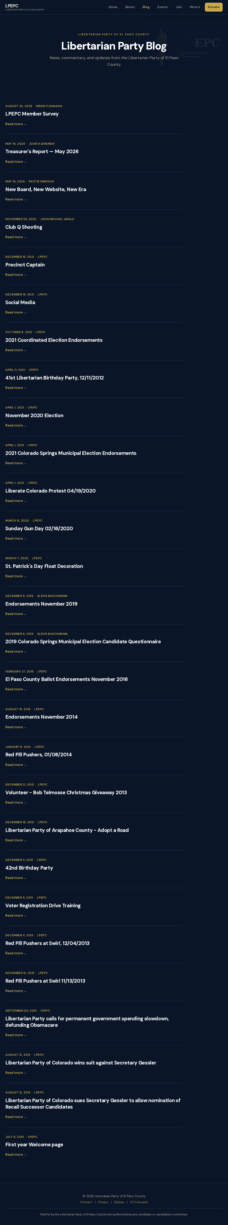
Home (113, 7)
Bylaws (119, 1202)
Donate (214, 7)
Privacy (103, 1202)
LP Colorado (139, 1202)
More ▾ (195, 7)
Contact (86, 1202)
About (130, 7)
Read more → (16, 124)
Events (163, 7)
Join (179, 7)
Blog (146, 7)
